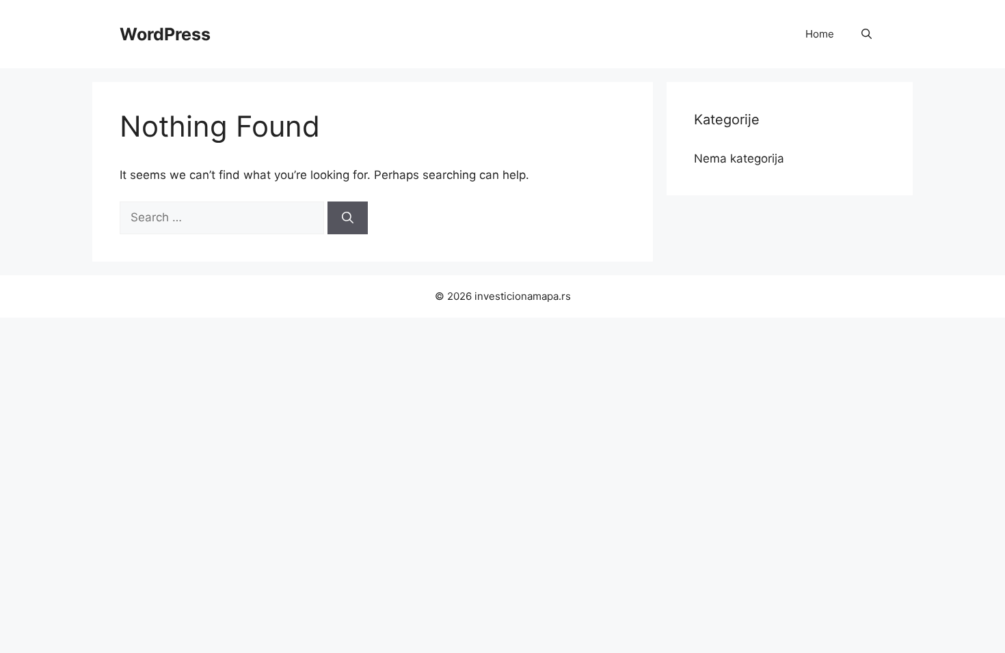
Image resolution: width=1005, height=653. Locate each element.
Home (819, 33)
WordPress (165, 34)
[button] (866, 34)
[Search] (347, 218)
